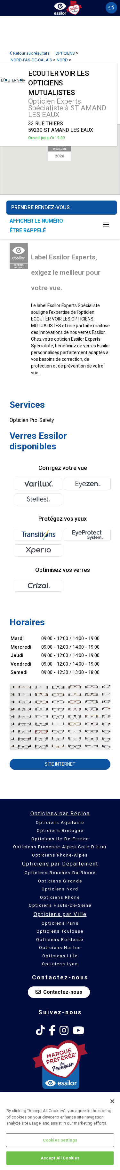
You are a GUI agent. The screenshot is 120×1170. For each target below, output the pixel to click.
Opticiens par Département (60, 864)
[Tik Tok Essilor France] (40, 1030)
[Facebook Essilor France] (52, 1030)
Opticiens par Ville (60, 914)
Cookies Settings (60, 1140)
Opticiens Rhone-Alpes (60, 855)
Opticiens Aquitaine (60, 822)
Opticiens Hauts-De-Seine (60, 905)
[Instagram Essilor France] (64, 1030)
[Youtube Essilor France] (78, 1030)
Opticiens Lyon (60, 963)
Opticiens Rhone (60, 897)
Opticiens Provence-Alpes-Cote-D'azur (60, 846)
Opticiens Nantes (60, 947)
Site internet (60, 764)
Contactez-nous (62, 992)
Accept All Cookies (60, 1158)
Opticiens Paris (60, 923)
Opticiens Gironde (60, 881)
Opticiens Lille (60, 955)
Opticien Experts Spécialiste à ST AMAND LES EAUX (67, 108)
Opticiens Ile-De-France (60, 838)
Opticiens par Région (60, 813)
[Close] (112, 1101)
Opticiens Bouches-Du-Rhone (60, 872)
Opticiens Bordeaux (60, 939)
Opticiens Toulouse (60, 931)
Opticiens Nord (60, 889)
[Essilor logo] (60, 7)
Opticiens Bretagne (60, 830)
